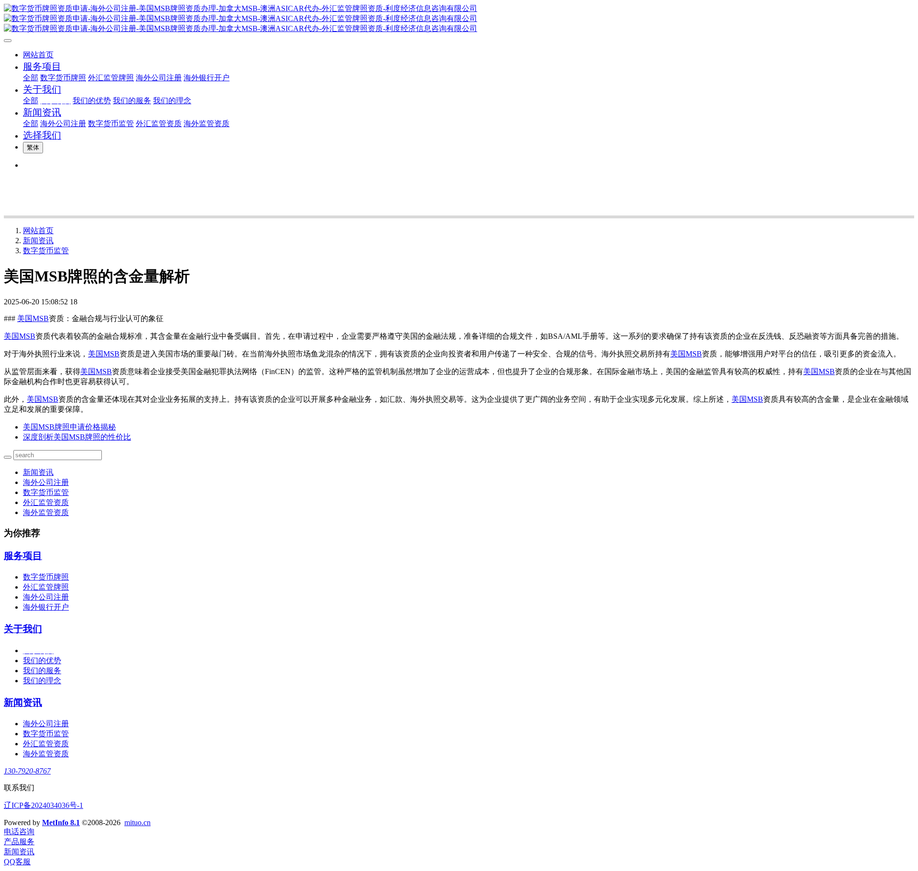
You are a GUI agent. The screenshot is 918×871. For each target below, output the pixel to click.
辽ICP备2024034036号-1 (43, 805)
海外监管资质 (46, 512)
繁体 (33, 147)
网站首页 (38, 55)
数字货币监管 (46, 251)
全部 (30, 78)
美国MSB (33, 318)
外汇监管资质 (46, 502)
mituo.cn (137, 822)
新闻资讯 (38, 241)
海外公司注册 (46, 482)
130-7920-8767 (27, 771)
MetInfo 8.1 (61, 822)
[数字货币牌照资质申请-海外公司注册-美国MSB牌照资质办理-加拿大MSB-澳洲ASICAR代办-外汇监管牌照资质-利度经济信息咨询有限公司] (459, 19)
